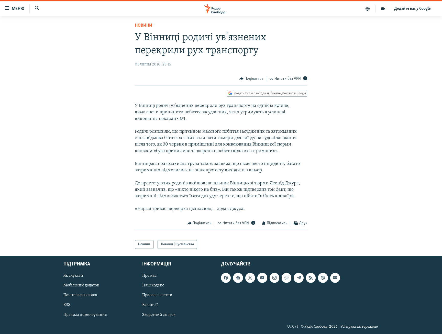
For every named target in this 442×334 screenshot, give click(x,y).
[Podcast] (323, 278)
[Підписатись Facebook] (226, 278)
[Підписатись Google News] (238, 278)
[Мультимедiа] (383, 8)
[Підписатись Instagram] (274, 278)
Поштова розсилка (80, 295)
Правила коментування (85, 315)
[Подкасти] (367, 8)
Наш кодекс (153, 286)
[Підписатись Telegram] (298, 278)
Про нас (149, 276)
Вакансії (150, 305)
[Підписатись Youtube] (262, 278)
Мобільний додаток (81, 286)
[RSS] (311, 278)
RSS (66, 305)
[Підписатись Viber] (286, 278)
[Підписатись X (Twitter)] (250, 278)
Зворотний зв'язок (159, 315)
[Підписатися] (335, 278)
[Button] (251, 78)
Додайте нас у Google (412, 9)
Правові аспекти (157, 295)
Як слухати (73, 276)
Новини (143, 25)
